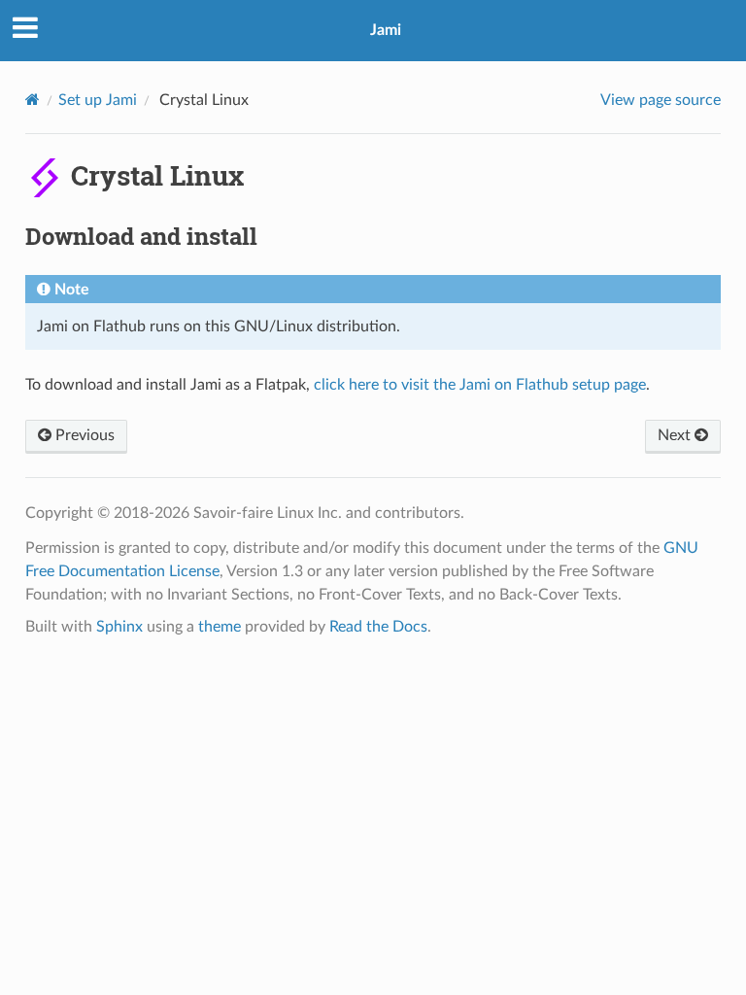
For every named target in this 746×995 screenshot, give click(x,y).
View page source (660, 100)
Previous (83, 435)
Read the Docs (378, 627)
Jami (385, 30)
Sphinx (119, 627)
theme (219, 627)
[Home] (32, 99)
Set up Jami (97, 100)
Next (676, 435)
